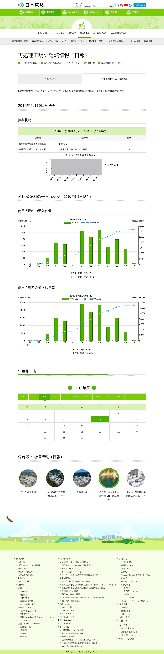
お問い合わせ (125, 621)
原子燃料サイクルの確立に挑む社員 (76, 565)
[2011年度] (94, 388)
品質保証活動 (25, 627)
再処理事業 (84, 33)
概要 (20, 588)
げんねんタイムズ (67, 617)
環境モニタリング (25, 608)
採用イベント (126, 614)
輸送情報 (148, 41)
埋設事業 (72, 33)
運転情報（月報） (116, 41)
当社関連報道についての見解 (71, 630)
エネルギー (128, 588)
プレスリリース (66, 624)
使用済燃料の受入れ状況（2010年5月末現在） (62, 63)
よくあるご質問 (26, 620)
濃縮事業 (60, 33)
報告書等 (24, 633)
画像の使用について (129, 632)
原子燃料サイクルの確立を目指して (74, 562)
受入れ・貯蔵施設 (114, 79)
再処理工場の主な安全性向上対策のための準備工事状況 (82, 588)
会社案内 (29, 12)
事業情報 (50, 12)
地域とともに (65, 604)
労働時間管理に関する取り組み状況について (80, 640)
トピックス (64, 627)
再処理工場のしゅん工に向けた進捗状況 (49, 41)
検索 (111, 6)
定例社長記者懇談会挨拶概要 (71, 633)
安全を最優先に (66, 578)
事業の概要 (42, 33)
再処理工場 (50, 79)
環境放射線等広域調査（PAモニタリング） (37, 617)
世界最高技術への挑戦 (69, 591)
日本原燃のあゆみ (25, 575)
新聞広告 (125, 569)
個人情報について (128, 635)
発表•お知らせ (95, 12)
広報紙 (124, 572)
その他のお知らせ (67, 636)
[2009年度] (70, 388)
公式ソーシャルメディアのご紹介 (134, 601)
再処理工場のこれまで (71, 569)
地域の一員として (69, 607)
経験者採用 (125, 611)
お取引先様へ (140, 5)
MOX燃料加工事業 (119, 33)
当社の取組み (73, 12)
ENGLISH (87, 6)
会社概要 (21, 562)
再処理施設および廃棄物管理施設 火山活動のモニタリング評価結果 (89, 585)
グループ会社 (23, 581)
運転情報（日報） (96, 41)
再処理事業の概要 (20, 41)
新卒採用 (125, 608)
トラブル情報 (134, 41)
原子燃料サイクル (131, 591)
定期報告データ (26, 614)
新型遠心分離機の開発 (71, 594)
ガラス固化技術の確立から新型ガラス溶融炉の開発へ (83, 597)
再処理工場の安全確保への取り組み (76, 581)
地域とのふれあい (69, 610)
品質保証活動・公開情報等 (29, 624)
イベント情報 (126, 562)
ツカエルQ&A (129, 597)
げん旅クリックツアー (130, 581)
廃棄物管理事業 (100, 33)
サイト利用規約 (126, 628)
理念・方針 (22, 569)
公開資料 (24, 630)
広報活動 (114, 12)
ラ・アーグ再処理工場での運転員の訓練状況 (80, 575)
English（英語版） (127, 639)
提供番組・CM (127, 565)
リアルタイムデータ (28, 611)
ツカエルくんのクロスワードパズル (135, 575)
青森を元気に (67, 614)
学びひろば (125, 585)
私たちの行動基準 (25, 572)
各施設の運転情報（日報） (111, 63)
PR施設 (124, 578)
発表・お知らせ (65, 620)
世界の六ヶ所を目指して (72, 601)
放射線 (126, 594)
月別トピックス (77, 41)
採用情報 (136, 12)
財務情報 (21, 578)
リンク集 (123, 625)
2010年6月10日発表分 (29, 63)
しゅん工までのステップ (72, 572)
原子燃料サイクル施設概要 (29, 565)
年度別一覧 (90, 63)
